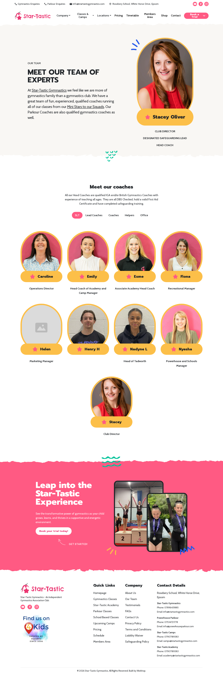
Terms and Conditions (138, 629)
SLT (77, 215)
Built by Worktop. (137, 670)
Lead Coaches (94, 215)
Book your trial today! (53, 531)
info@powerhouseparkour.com (178, 626)
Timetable (132, 15)
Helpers (129, 215)
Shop (164, 15)
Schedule (98, 635)
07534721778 (171, 622)
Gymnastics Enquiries (29, 3)
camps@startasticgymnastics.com (180, 641)
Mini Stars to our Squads (85, 106)
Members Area (150, 15)
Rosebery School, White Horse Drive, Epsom (135, 3)
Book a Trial (194, 16)
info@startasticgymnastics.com (89, 3)
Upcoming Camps (104, 623)
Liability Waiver (134, 635)
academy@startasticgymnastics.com (181, 655)
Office (144, 215)
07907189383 (171, 636)
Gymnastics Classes (105, 599)
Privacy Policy (133, 623)
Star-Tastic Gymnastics (49, 90)
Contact (176, 15)
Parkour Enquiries (56, 3)
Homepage (99, 593)
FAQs (128, 611)
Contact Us (132, 617)
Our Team (131, 599)
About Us (130, 593)
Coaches (113, 215)
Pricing (119, 15)
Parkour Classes (102, 611)
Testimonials (132, 605)
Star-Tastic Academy (106, 605)
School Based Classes (106, 617)
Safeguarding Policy (137, 641)
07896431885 (171, 607)
